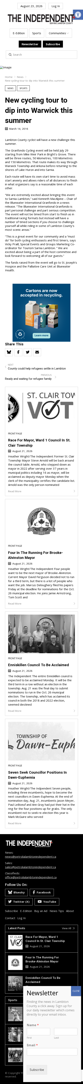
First (29, 1037)
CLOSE (76, 991)
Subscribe (37, 1070)
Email (32, 1045)
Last (56, 1037)
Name (33, 1025)
